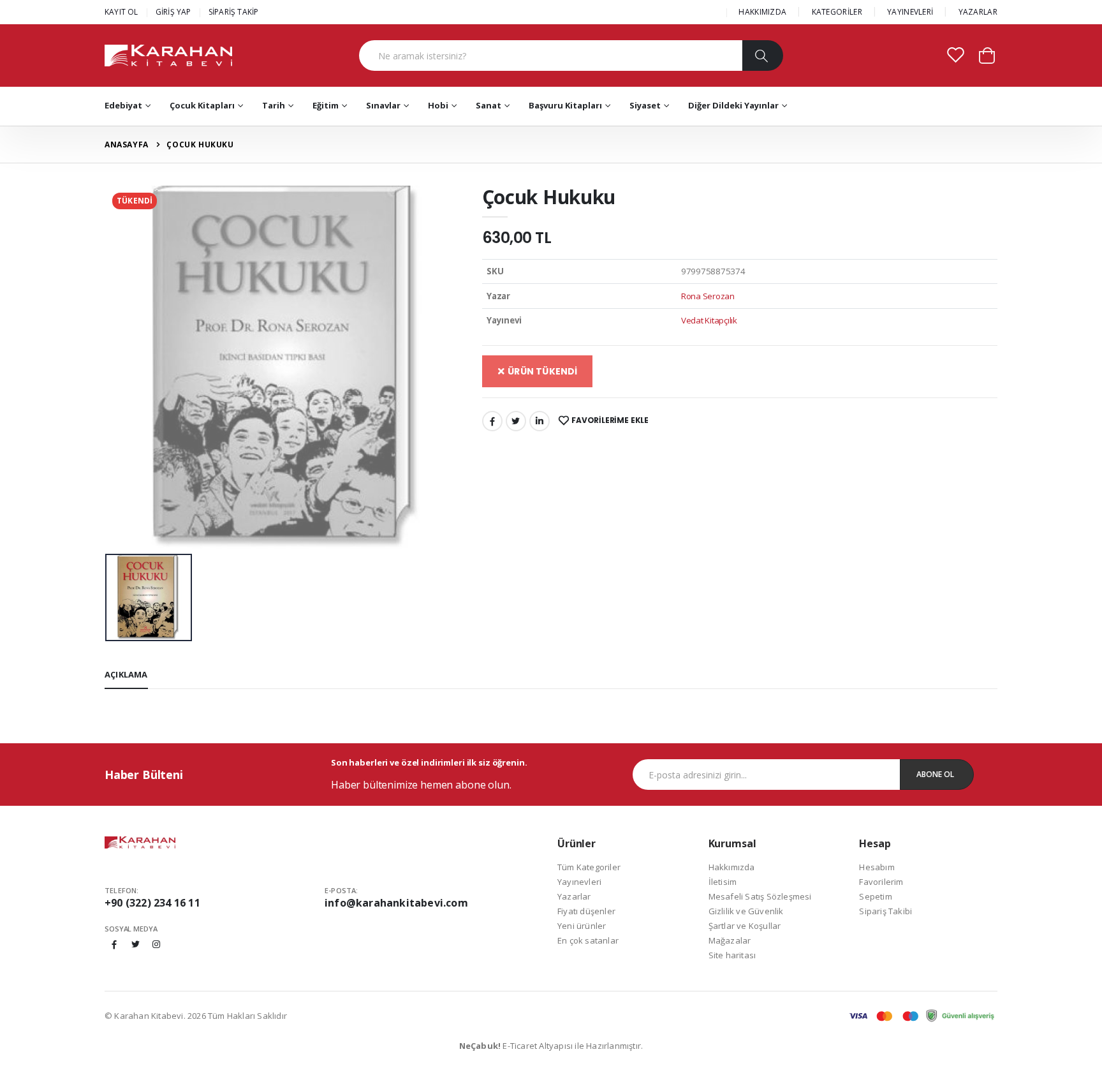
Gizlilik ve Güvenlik (746, 911)
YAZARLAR (978, 11)
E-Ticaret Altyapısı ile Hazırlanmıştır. (551, 1045)
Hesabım (876, 867)
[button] (987, 54)
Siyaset (645, 105)
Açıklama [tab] (126, 674)
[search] (762, 55)
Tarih (273, 105)
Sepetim (875, 896)
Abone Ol (935, 774)
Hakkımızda (732, 867)
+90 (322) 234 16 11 (152, 903)
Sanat (488, 105)
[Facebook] (492, 421)
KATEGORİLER (837, 11)
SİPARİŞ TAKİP (234, 11)
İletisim (723, 881)
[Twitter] (516, 421)
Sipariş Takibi (885, 911)
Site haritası (732, 955)
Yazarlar (574, 896)
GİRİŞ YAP (173, 11)
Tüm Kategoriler (589, 867)
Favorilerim (881, 881)
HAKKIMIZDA (762, 11)
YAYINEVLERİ (910, 11)
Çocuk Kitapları (202, 105)
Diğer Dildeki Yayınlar (733, 105)
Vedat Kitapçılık (709, 320)
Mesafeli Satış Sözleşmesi (760, 896)
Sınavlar (383, 105)
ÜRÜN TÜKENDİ (542, 371)
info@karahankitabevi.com (396, 903)
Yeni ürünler (581, 925)
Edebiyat (123, 105)
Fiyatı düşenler (586, 911)
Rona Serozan (708, 296)
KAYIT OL (121, 11)
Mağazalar (730, 940)
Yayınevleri (579, 881)
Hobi (438, 105)
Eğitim (325, 105)
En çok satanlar (588, 940)
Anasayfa (127, 144)
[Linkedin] (539, 421)
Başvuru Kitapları (565, 105)
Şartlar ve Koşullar (745, 925)
